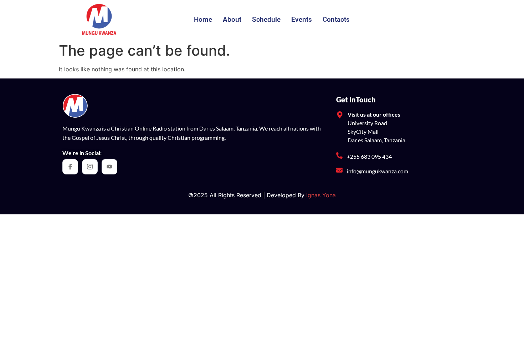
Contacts (336, 19)
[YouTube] (109, 166)
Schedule (266, 19)
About (232, 19)
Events (301, 19)
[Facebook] (70, 166)
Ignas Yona (321, 195)
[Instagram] (90, 166)
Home (203, 19)
